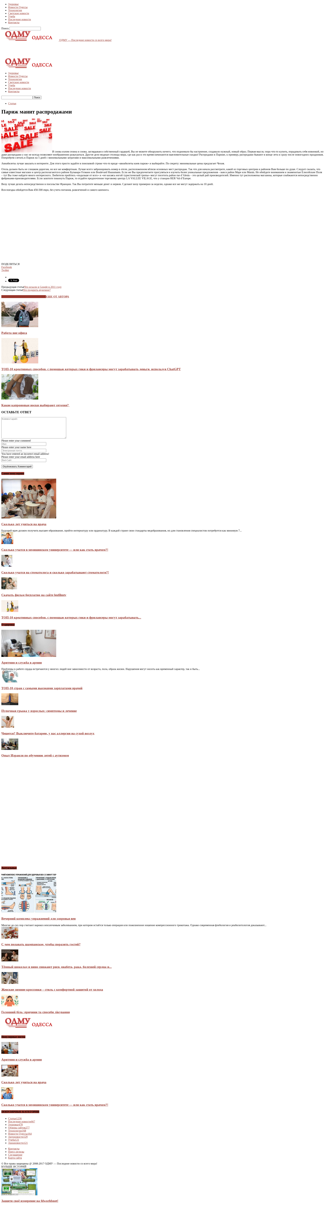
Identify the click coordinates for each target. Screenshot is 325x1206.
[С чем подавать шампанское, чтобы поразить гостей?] (9, 937)
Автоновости (18, 1136)
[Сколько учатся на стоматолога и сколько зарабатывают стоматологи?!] (6, 565)
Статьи (12, 103)
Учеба (11, 16)
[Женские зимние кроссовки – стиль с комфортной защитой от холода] (9, 983)
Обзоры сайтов (19, 1127)
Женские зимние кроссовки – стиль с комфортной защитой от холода (52, 989)
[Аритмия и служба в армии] (28, 656)
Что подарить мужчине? (37, 290)
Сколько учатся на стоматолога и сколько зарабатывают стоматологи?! (55, 572)
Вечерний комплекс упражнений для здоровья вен (38, 918)
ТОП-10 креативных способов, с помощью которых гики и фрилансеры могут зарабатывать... (71, 617)
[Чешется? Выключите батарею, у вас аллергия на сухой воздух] (7, 726)
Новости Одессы (18, 7)
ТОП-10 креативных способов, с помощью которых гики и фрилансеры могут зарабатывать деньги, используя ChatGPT (91, 369)
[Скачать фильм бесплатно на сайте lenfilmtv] (9, 588)
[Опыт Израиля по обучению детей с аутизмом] (9, 749)
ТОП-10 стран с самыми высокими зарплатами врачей (41, 688)
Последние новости (19, 19)
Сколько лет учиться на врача (23, 524)
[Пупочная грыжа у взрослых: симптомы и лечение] (9, 704)
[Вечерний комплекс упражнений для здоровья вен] (28, 912)
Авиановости (18, 1142)
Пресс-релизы (16, 1151)
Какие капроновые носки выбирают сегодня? (35, 405)
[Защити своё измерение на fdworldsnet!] (19, 1194)
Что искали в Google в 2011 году (43, 286)
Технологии (15, 10)
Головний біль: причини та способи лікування (35, 1012)
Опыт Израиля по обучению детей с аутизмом (35, 755)
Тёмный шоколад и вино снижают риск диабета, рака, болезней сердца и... (56, 967)
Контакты (13, 22)
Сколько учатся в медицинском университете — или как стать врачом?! (54, 549)
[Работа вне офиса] (19, 326)
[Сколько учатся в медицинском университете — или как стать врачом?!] (7, 543)
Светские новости (18, 13)
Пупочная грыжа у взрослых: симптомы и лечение (39, 711)
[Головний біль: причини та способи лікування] (9, 1005)
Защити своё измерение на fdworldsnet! (29, 1201)
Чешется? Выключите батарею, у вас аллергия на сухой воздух (47, 733)
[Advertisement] (63, 49)
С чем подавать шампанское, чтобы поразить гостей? (41, 944)
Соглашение (15, 1154)
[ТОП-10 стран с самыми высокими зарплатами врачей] (9, 681)
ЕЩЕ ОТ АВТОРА (57, 296)
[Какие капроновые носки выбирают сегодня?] (19, 398)
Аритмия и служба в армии (21, 662)
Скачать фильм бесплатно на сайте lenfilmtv (33, 595)
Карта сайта (15, 1157)
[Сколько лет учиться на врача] (28, 517)
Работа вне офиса (14, 333)
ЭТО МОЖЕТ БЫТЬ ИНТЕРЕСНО (23, 296)
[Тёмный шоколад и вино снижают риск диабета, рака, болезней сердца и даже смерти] (9, 960)
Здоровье (13, 4)
